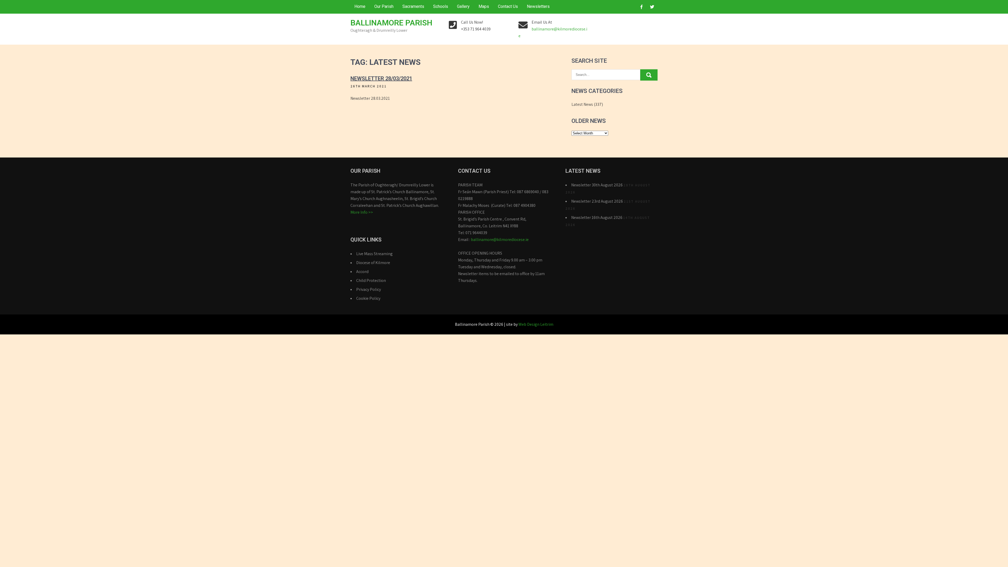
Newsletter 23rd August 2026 (597, 201)
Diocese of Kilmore (373, 262)
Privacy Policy (368, 289)
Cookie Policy (368, 298)
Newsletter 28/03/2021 (381, 78)
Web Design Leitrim (535, 324)
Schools (440, 6)
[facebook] (641, 7)
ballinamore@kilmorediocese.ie (500, 239)
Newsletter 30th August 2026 (597, 185)
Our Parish (383, 6)
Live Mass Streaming (374, 253)
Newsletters (538, 6)
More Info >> (361, 212)
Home (359, 6)
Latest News (582, 104)
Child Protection (371, 280)
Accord (362, 271)
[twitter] (652, 7)
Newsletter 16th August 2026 (596, 217)
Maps (484, 6)
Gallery (463, 6)
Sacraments (413, 6)
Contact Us (508, 6)
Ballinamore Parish (391, 22)
